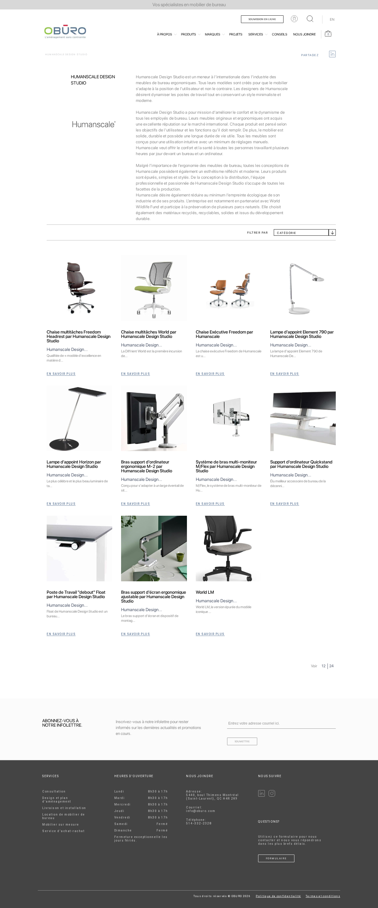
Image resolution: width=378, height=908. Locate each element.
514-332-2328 (198, 823)
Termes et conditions (323, 896)
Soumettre (242, 741)
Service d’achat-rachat (63, 831)
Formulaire (276, 858)
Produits (188, 34)
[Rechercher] (310, 18)
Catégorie (286, 233)
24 (331, 666)
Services (255, 34)
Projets (235, 34)
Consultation (54, 791)
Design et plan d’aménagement (56, 799)
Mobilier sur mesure (60, 824)
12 (323, 666)
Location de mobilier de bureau (63, 816)
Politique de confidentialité (278, 896)
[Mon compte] (294, 18)
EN (332, 19)
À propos (164, 34)
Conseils (279, 34)
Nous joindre (304, 34)
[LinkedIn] (261, 795)
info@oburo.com (200, 811)
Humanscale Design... (67, 349)
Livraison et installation (64, 808)
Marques (212, 34)
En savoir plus (61, 373)
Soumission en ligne (262, 19)
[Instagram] (271, 795)
